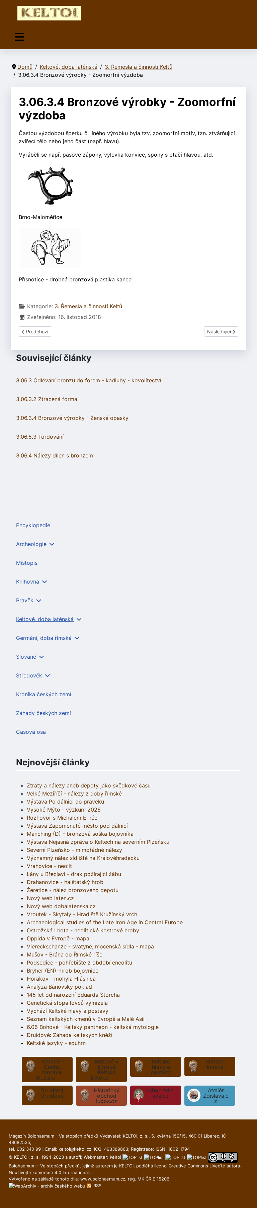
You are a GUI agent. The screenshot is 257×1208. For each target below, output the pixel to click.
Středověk (29, 675)
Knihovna (27, 581)
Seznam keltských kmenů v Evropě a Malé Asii (86, 1018)
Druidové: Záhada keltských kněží (69, 1035)
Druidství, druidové (52, 1093)
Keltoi (115, 1157)
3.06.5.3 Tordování (40, 436)
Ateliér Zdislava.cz (216, 1095)
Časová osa (31, 731)
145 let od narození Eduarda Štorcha (73, 994)
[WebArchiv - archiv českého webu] (48, 1185)
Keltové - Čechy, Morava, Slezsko (50, 1069)
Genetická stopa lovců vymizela (67, 1002)
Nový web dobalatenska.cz (61, 906)
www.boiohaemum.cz (102, 1179)
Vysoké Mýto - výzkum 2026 (64, 809)
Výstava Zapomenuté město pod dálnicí (77, 825)
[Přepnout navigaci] (19, 37)
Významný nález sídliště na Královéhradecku (83, 858)
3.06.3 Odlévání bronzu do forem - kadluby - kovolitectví (88, 380)
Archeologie (31, 544)
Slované (26, 656)
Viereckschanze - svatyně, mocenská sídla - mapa (90, 946)
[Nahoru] (245, 1196)
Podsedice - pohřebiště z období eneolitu (79, 962)
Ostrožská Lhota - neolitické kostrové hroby (83, 930)
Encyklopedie (33, 525)
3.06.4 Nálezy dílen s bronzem (54, 455)
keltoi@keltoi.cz (75, 1149)
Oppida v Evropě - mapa (58, 938)
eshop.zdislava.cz (160, 1093)
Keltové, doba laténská (45, 619)
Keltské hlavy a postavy (161, 1067)
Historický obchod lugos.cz (106, 1095)
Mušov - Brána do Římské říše (64, 954)
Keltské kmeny (215, 1064)
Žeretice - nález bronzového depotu (72, 890)
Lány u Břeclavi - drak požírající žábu (74, 874)
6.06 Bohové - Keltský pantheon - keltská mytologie (93, 1027)
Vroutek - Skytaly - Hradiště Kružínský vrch (82, 914)
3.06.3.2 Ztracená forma (46, 399)
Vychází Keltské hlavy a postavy (67, 1010)
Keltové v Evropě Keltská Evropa (104, 1069)
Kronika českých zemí (43, 694)
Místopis (26, 562)
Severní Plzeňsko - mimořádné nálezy (74, 849)
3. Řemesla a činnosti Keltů (88, 306)
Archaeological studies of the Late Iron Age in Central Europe (105, 922)
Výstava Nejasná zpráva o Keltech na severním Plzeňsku (98, 841)
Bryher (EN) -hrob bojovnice (62, 970)
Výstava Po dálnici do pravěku (65, 801)
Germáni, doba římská (44, 638)
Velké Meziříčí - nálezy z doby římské (74, 793)
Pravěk (24, 600)
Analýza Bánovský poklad (59, 986)
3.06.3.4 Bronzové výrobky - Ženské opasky (72, 418)
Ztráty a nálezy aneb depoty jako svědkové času (89, 785)
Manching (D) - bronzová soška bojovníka (80, 833)
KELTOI (126, 1165)
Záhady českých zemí (43, 713)
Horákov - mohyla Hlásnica (61, 978)
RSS (96, 1185)
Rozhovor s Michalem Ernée (62, 817)
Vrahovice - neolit (49, 866)
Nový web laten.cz (50, 898)
